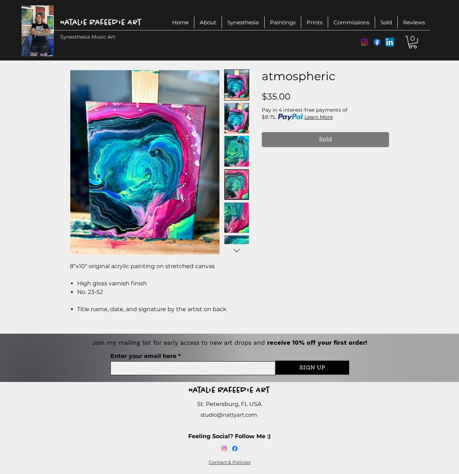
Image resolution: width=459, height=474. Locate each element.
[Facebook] (377, 42)
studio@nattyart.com (228, 414)
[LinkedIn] (389, 42)
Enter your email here (143, 356)
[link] (412, 42)
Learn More (318, 117)
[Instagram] (364, 42)
